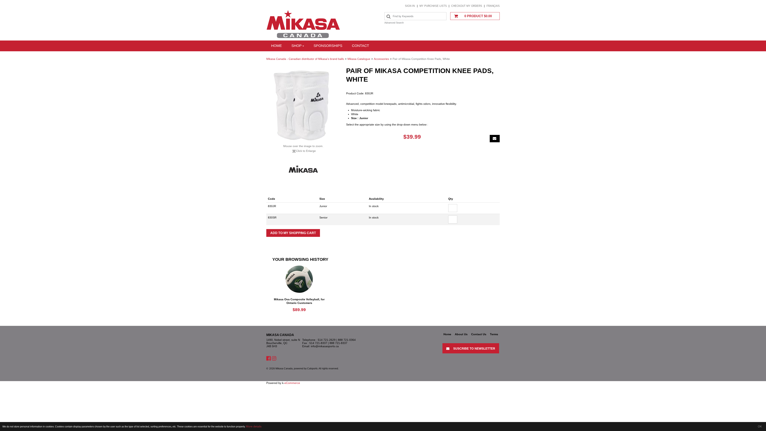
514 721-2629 (327, 339)
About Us (461, 334)
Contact (360, 46)
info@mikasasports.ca (325, 346)
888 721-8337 (338, 343)
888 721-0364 (347, 339)
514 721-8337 (318, 343)
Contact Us (478, 334)
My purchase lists (433, 5)
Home (276, 46)
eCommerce (292, 383)
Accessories (381, 58)
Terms (494, 334)
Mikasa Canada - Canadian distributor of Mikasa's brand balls (305, 58)
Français (493, 5)
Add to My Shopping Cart (293, 233)
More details (254, 426)
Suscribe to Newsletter (474, 348)
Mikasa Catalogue (358, 58)
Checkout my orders (466, 5)
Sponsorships (328, 46)
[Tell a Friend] (495, 138)
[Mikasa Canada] (303, 24)
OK (760, 426)
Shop (296, 46)
